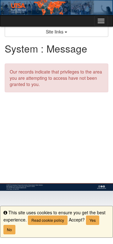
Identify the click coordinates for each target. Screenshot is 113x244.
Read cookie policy (47, 220)
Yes (92, 220)
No (9, 229)
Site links (55, 31)
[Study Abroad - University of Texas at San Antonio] (56, 7)
